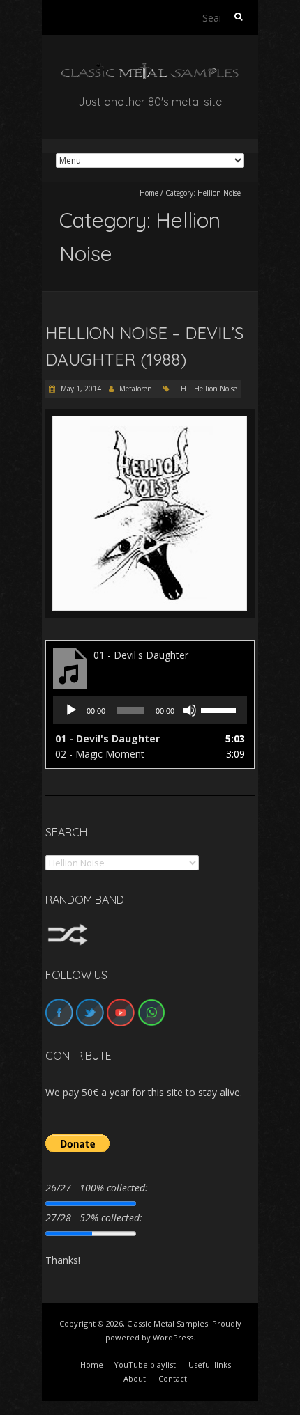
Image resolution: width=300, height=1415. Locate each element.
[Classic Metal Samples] (150, 69)
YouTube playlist (145, 1364)
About (134, 1378)
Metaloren (135, 388)
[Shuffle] (67, 930)
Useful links (209, 1364)
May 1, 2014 (80, 388)
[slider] (220, 708)
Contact (172, 1378)
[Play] (71, 710)
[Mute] (190, 710)
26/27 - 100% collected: (96, 1187)
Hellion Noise (215, 388)
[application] (150, 710)
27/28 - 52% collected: (93, 1217)
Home (149, 193)
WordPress (173, 1337)
